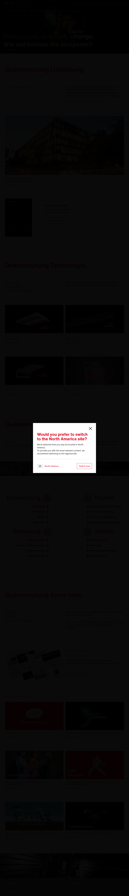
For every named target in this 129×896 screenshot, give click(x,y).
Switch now (84, 466)
